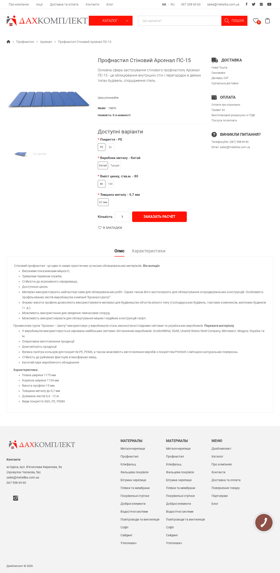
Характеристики (149, 251)
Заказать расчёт (159, 217)
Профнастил (25, 42)
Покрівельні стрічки (135, 496)
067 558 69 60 (191, 4)
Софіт (125, 527)
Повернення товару (226, 488)
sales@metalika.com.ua (223, 4)
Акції (39, 4)
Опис (119, 251)
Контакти (92, 4)
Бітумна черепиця (133, 480)
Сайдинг (127, 535)
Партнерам (220, 496)
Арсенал (46, 42)
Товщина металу (120, 195)
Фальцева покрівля (135, 472)
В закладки (112, 227)
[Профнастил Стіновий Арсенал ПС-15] (20, 154)
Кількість (105, 217)
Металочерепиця (133, 448)
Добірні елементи (133, 503)
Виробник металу (120, 158)
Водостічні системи (134, 511)
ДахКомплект (221, 448)
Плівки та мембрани (135, 488)
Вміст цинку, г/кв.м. (119, 176)
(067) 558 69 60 (238, 141)
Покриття (111, 140)
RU (173, 4)
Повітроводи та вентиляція (140, 519)
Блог (110, 4)
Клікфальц (128, 464)
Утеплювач (128, 543)
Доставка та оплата (64, 4)
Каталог (111, 21)
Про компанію (19, 4)
